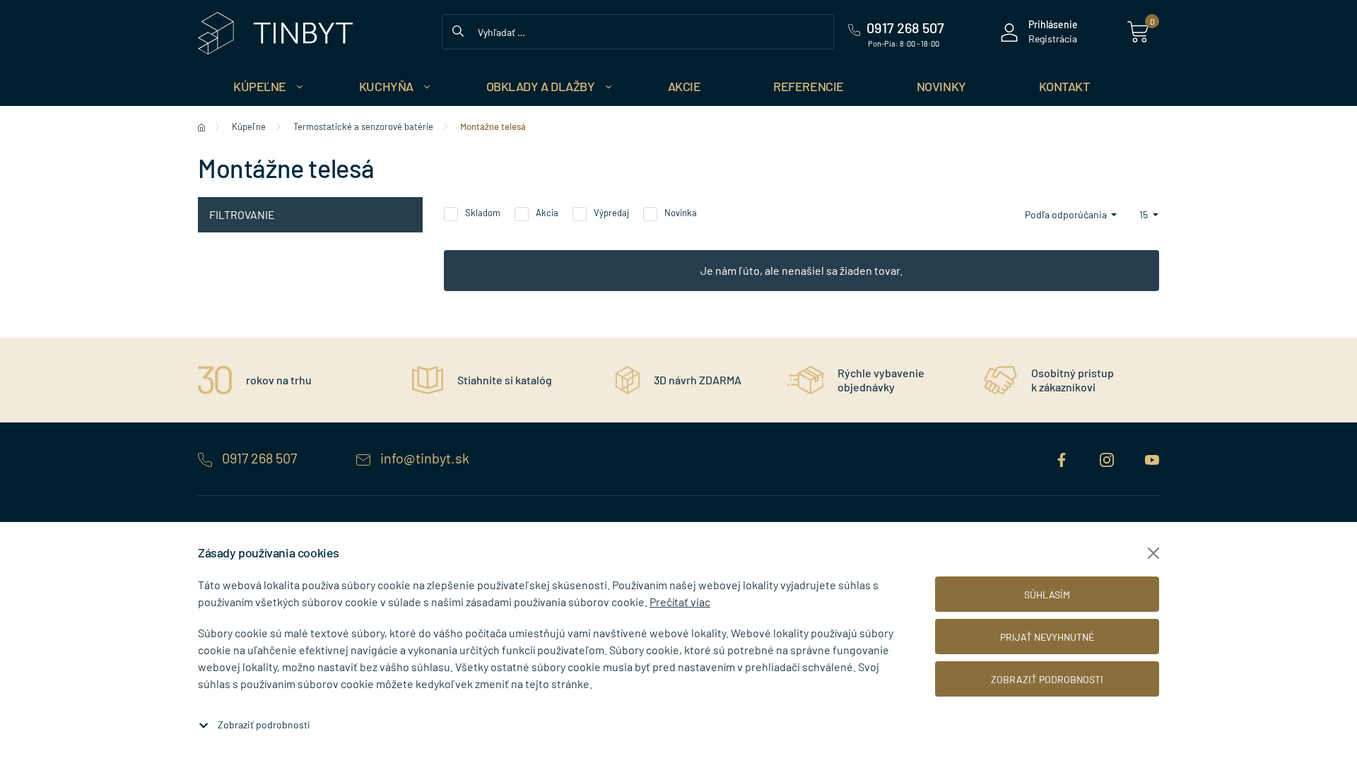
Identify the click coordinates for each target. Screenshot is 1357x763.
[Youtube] (1152, 457)
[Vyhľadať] (458, 29)
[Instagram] (1108, 457)
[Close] (1153, 553)
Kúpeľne (259, 86)
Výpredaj (611, 212)
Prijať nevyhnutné (1047, 637)
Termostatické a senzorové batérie (363, 126)
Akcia (547, 212)
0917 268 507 (259, 457)
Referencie (808, 86)
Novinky (941, 86)
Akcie (684, 86)
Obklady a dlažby (540, 86)
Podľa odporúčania (1067, 214)
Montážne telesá (493, 126)
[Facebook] (1063, 457)
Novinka (680, 212)
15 (1144, 214)
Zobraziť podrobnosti (264, 724)
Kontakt (1064, 86)
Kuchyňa (386, 86)
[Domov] (201, 126)
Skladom (482, 212)
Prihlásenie (1053, 24)
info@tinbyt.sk (423, 457)
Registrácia (1052, 38)
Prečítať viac (680, 601)
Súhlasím (1047, 594)
